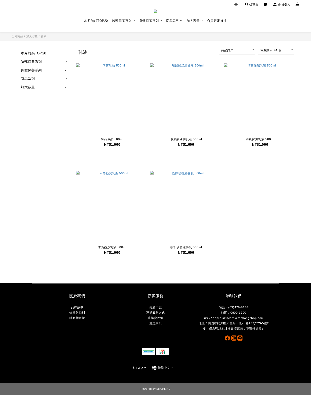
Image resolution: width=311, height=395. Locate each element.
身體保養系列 (149, 20)
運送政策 (155, 323)
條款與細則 (77, 312)
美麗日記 (155, 307)
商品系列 (172, 20)
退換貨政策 (155, 318)
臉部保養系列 (122, 20)
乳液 (43, 36)
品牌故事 (77, 307)
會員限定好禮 (217, 20)
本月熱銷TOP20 (96, 20)
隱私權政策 (77, 318)
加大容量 (193, 20)
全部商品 (17, 36)
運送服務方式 (155, 312)
